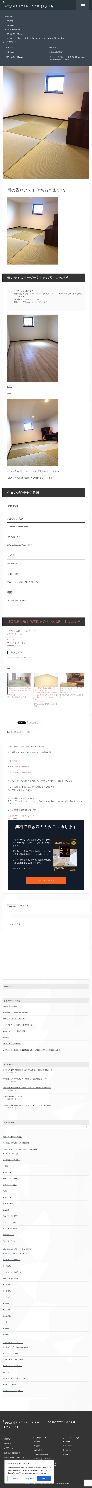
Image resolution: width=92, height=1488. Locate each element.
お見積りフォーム (14, 634)
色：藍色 (6, 1322)
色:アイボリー (8, 1172)
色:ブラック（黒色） (10, 1222)
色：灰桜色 (7, 1291)
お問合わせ (10, 25)
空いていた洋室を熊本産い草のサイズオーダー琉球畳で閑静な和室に (27, 1088)
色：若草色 (7, 1316)
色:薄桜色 (6, 1328)
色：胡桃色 (7, 1310)
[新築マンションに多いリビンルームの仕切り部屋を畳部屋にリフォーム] (19, 680)
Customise (15, 1479)
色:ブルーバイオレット (11, 1228)
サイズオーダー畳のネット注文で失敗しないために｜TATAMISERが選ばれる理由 (35, 38)
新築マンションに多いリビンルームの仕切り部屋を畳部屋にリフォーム (20, 690)
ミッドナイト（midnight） (13, 1391)
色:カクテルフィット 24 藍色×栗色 (15, 1253)
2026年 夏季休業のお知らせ (12, 1096)
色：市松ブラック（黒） (11, 1160)
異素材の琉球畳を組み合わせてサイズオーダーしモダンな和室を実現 (27, 1105)
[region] (29, 1471)
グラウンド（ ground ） (12, 1366)
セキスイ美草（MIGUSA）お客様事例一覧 (17, 1025)
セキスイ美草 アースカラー (13, 1343)
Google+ (69, 1450)
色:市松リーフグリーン (11, 1166)
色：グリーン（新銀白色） (12, 1272)
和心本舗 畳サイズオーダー (19, 657)
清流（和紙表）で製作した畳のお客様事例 (18, 1249)
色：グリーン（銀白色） (11, 1260)
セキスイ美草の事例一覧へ (18, 767)
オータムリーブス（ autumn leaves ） (17, 1347)
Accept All (44, 1479)
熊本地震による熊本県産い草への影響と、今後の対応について (25, 1079)
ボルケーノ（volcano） (12, 1353)
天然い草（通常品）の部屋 (20, 732)
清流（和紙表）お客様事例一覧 (14, 1019)
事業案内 (9, 21)
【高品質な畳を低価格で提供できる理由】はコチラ (44, 621)
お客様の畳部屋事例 (13, 29)
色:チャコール (8, 1203)
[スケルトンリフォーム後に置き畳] (72, 680)
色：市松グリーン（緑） (11, 1154)
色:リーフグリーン (9, 1241)
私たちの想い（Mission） (15, 34)
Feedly (67, 1454)
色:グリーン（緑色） (10, 1185)
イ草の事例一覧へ (15, 761)
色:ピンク (6, 1210)
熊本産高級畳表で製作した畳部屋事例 (16, 1143)
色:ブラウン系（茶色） (11, 1216)
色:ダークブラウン (9, 1197)
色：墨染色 (7, 1285)
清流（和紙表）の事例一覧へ (19, 772)
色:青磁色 (6, 1334)
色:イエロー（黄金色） (11, 1179)
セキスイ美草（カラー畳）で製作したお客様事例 (20, 1149)
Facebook (68, 1446)
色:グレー (6, 1191)
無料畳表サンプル (14, 646)
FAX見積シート (13, 640)
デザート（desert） (10, 1384)
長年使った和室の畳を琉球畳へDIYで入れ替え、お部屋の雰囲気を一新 (27, 1070)
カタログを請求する (46, 881)
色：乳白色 (7, 1266)
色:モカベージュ (8, 1235)
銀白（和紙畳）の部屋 (10, 1278)
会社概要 (9, 16)
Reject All (29, 1479)
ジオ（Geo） (8, 1372)
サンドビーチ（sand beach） (14, 1359)
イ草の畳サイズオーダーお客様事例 (15, 1012)
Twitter (68, 1441)
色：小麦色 (7, 1297)
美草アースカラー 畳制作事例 (14, 1031)
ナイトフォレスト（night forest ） (16, 1378)
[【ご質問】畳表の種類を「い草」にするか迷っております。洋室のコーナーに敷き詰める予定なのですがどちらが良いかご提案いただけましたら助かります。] (46, 680)
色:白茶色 (6, 1303)
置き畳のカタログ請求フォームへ (21, 816)
